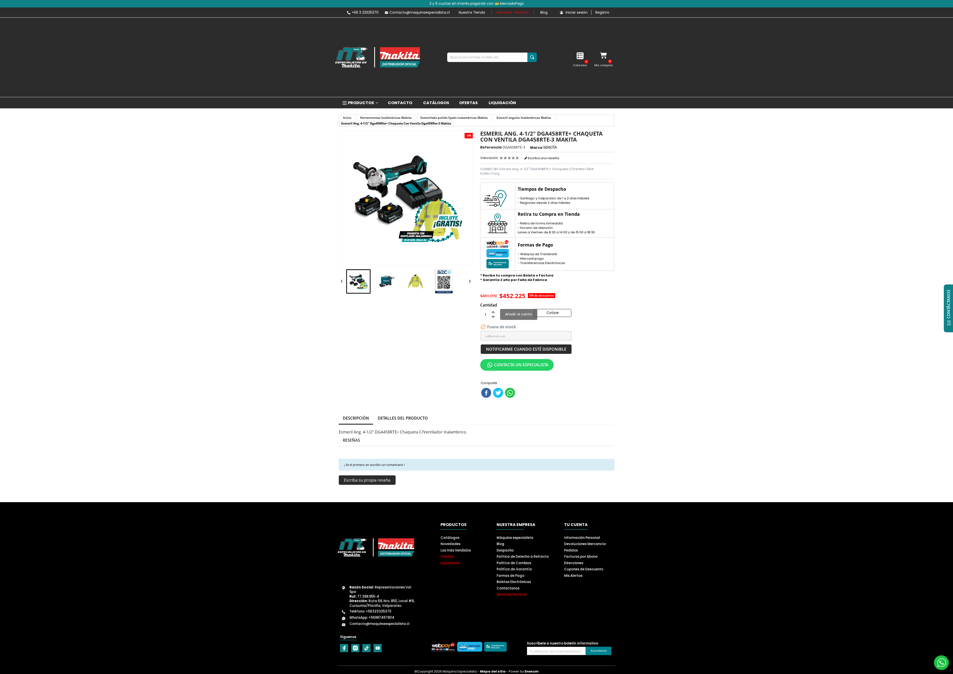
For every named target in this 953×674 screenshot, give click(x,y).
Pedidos (571, 550)
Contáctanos (508, 588)
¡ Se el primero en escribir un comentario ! (374, 464)
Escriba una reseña (543, 158)
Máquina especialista (515, 537)
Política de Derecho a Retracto (523, 556)
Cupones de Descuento (583, 569)
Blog (543, 12)
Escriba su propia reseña (367, 480)
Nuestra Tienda (472, 12)
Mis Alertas (573, 575)
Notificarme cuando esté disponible (526, 349)
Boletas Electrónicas (514, 582)
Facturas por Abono (581, 556)
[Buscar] (532, 57)
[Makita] (377, 57)
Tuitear (498, 393)
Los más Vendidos (456, 550)
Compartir (486, 393)
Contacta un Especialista (521, 365)
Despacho (505, 550)
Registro (602, 12)
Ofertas (447, 556)
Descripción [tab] (356, 418)
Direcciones (573, 563)
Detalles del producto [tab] (403, 418)
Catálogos (450, 537)
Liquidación (450, 563)
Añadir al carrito (518, 314)
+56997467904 (381, 617)
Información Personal (582, 537)
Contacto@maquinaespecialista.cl (379, 623)
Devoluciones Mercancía (585, 544)
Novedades (450, 544)
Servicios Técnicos (513, 12)
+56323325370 (378, 611)
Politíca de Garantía (514, 569)
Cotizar (552, 312)
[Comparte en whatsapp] (510, 393)
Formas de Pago (510, 575)
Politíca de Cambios (514, 563)
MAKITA (550, 147)
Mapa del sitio (493, 671)
